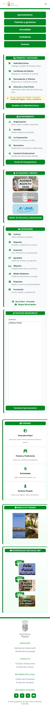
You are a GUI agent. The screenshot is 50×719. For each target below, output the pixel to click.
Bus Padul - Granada (24, 301)
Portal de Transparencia (25, 162)
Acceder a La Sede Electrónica (25, 105)
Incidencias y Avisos (25, 667)
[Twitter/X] (28, 695)
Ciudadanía (25, 36)
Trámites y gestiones (25, 22)
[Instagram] (22, 695)
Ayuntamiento (25, 14)
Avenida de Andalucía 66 (25, 648)
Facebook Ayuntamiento (25, 408)
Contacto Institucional (25, 663)
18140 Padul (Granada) (25, 651)
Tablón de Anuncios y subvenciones (25, 217)
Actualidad (25, 29)
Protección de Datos (25, 682)
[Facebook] (16, 695)
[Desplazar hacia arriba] (42, 711)
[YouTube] (34, 695)
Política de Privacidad (25, 679)
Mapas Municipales (27, 304)
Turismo (25, 44)
